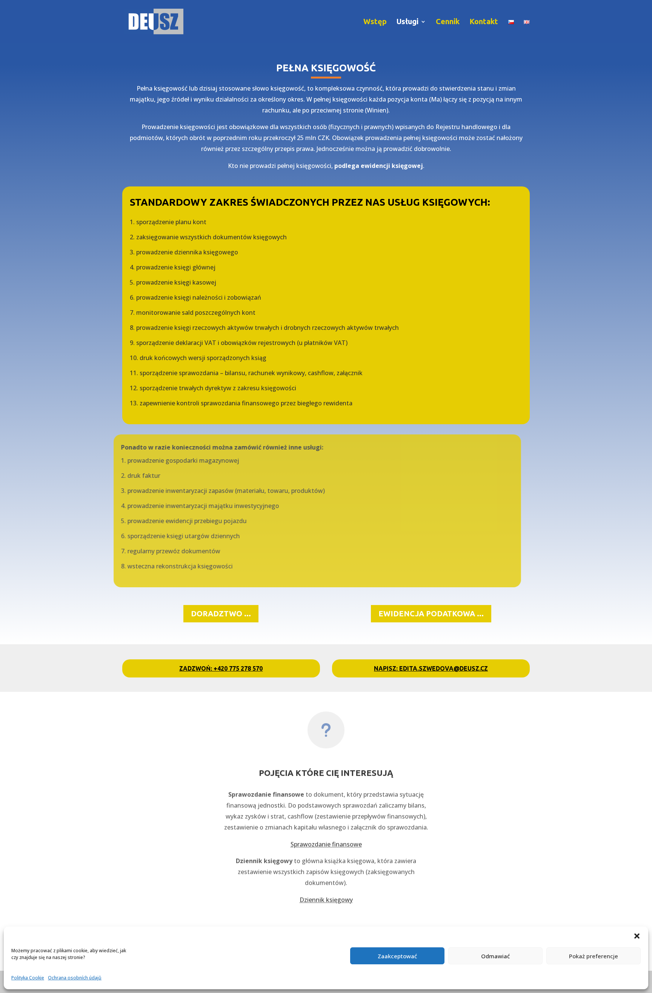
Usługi (407, 22)
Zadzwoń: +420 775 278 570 (221, 668)
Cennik (448, 22)
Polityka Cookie (27, 978)
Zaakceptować (397, 956)
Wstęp (375, 22)
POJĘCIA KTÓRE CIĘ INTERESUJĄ (326, 767)
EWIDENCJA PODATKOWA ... (431, 613)
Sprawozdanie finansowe (326, 839)
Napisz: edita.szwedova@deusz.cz (431, 668)
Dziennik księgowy (326, 894)
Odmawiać (495, 956)
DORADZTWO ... (221, 613)
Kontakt (483, 22)
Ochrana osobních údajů (74, 978)
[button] (637, 936)
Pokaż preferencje (593, 956)
